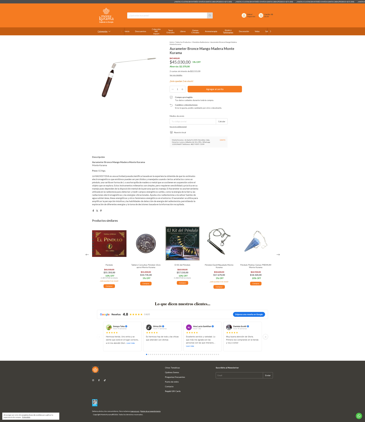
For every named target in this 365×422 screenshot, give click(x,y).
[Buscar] (210, 15)
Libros (183, 31)
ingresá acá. (134, 411)
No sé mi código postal (178, 127)
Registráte (251, 16)
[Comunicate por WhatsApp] (359, 416)
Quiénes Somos (172, 372)
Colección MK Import (156, 31)
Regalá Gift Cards (173, 391)
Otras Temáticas (172, 367)
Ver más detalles (176, 75)
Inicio (127, 31)
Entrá (249, 14)
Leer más (131, 343)
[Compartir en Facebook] (93, 210)
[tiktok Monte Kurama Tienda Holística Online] (105, 380)
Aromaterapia (211, 31)
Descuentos (140, 31)
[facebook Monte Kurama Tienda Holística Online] (99, 380)
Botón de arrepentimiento (151, 411)
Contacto (169, 386)
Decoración (244, 31)
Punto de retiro (172, 382)
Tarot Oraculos (170, 31)
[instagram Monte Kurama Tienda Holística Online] (93, 380)
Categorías (103, 31)
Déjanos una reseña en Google (249, 314)
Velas (257, 31)
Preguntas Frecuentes (175, 377)
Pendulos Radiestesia (200, 42)
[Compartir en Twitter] (97, 210)
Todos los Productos (183, 42)
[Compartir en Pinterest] (101, 210)
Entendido (26, 417)
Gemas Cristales (195, 31)
